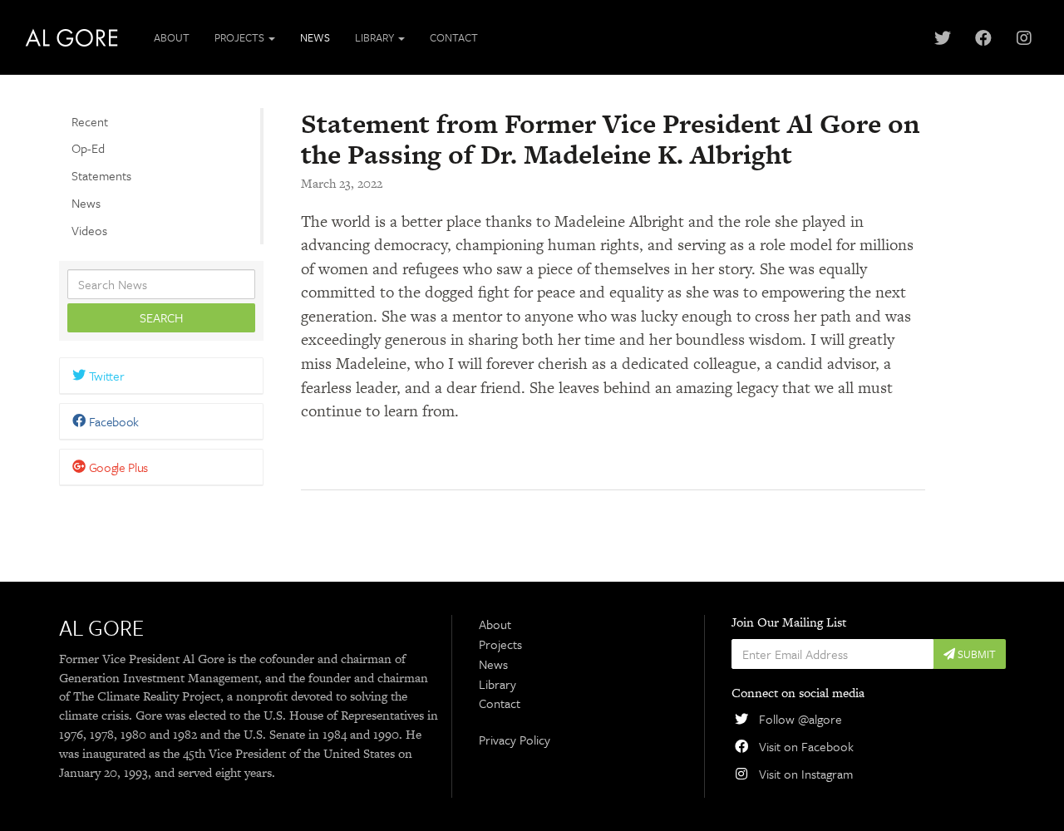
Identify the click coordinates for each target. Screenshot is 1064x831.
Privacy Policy (514, 739)
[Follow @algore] (942, 37)
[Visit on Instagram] (1023, 37)
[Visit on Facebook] (983, 37)
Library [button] (376, 37)
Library (497, 684)
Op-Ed (88, 149)
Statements (101, 176)
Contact (454, 37)
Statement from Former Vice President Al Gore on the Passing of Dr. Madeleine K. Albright (610, 139)
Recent (89, 121)
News (315, 37)
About (172, 37)
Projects (500, 644)
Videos (89, 230)
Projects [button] (240, 37)
